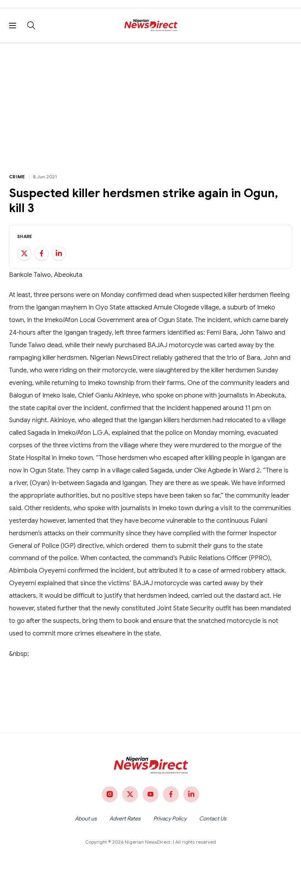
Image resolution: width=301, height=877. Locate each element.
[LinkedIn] (191, 794)
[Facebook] (171, 794)
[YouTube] (150, 794)
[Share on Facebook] (41, 253)
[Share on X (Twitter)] (24, 253)
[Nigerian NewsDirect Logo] (150, 25)
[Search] (31, 25)
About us (86, 818)
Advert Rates (125, 818)
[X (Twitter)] (130, 794)
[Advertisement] (150, 102)
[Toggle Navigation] (12, 25)
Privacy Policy (170, 818)
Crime (17, 176)
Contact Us (213, 818)
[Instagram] (110, 794)
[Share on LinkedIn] (59, 253)
